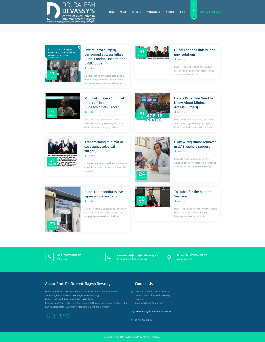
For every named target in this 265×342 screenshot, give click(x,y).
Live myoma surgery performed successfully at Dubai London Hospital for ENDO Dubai (104, 56)
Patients (136, 11)
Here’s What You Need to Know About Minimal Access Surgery (193, 103)
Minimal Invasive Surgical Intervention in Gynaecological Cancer (104, 103)
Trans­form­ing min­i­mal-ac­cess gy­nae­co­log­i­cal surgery (104, 146)
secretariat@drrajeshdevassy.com (153, 311)
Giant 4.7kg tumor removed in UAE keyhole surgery (195, 144)
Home (111, 11)
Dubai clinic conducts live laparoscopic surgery (103, 194)
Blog (182, 11)
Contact (170, 11)
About (123, 11)
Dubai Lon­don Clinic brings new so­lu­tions (194, 52)
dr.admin (91, 68)
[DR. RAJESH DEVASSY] (71, 12)
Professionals (153, 11)
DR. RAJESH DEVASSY (131, 337)
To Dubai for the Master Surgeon (192, 194)
